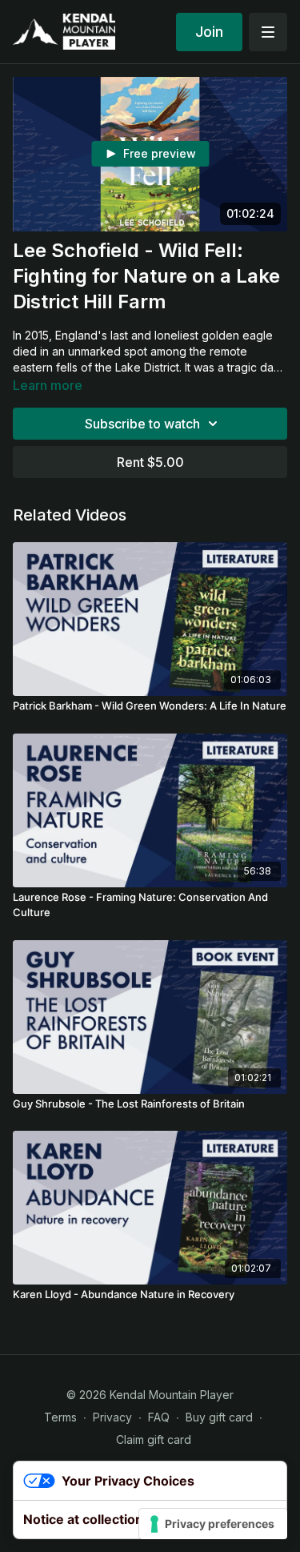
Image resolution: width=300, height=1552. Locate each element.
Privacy (112, 1417)
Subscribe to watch (142, 424)
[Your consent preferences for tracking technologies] (213, 1524)
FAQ (159, 1417)
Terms (60, 1417)
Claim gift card (153, 1439)
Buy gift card (219, 1417)
